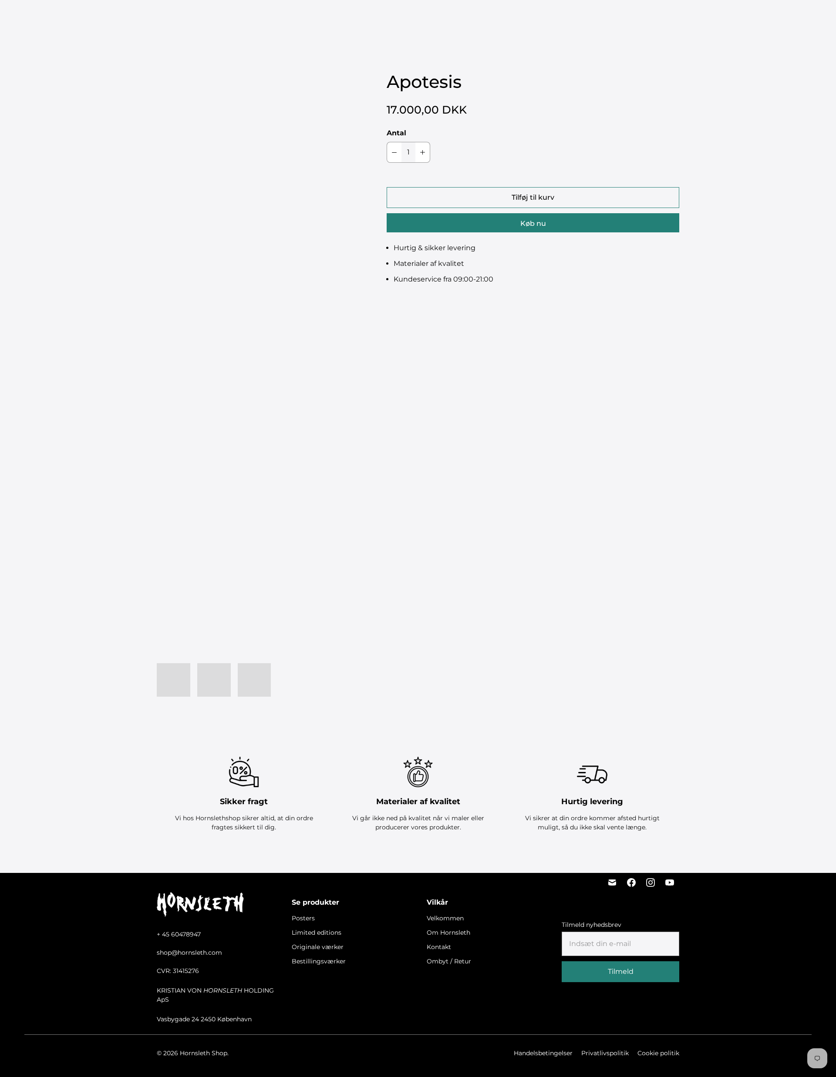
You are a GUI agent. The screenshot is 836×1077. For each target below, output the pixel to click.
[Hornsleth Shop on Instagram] (650, 882)
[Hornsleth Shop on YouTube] (669, 882)
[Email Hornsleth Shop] (612, 882)
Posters (305, 17)
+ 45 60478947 (179, 934)
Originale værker (410, 17)
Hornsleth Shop (203, 1053)
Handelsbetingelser (543, 1053)
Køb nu (533, 223)
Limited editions (350, 17)
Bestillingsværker (475, 17)
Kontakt (439, 947)
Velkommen (445, 918)
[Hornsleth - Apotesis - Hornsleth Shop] (254, 168)
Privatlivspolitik (605, 1053)
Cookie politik (658, 1053)
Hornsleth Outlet (540, 17)
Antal (396, 133)
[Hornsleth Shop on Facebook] (631, 882)
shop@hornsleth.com (189, 952)
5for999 (272, 17)
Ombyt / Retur (449, 961)
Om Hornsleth (448, 932)
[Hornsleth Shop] (56, 18)
